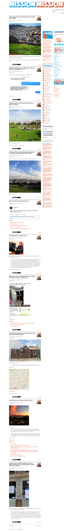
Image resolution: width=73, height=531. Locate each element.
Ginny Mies (46, 99)
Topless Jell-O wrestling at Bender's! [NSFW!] (47, 48)
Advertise (55, 91)
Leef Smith (45, 173)
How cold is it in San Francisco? (19, 201)
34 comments (39, 522)
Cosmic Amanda (47, 109)
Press (55, 87)
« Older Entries (11, 525)
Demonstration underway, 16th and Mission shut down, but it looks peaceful (47, 56)
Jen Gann (45, 123)
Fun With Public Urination (47, 41)
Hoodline (12, 194)
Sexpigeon (56, 75)
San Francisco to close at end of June (17, 324)
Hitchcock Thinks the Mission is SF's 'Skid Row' (47, 45)
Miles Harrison (46, 118)
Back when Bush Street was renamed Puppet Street (47, 162)
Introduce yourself (57, 88)
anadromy (44, 147)
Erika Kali (45, 85)
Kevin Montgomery (47, 75)
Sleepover (21, 529)
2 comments (39, 64)
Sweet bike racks (48, 166)
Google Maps (14, 393)
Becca (45, 104)
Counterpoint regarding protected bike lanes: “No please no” (47, 193)
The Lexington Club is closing (16, 454)
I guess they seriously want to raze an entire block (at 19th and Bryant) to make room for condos (22, 464)
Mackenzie (12, 319)
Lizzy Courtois (46, 98)
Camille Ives (46, 93)
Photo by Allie (11, 440)
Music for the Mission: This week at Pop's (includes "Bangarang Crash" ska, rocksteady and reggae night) (47, 51)
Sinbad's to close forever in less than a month (19, 449)
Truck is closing (13, 443)
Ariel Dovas (46, 73)
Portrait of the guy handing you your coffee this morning (21, 228)
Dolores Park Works (57, 70)
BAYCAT (55, 57)
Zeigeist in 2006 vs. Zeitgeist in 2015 (17, 222)
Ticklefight (12, 391)
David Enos (56, 67)
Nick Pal (45, 83)
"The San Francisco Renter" (15, 326)
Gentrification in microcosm (17, 235)
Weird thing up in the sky (47, 196)
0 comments (39, 232)
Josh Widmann (46, 96)
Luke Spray (46, 107)
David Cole (46, 117)
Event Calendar (56, 95)
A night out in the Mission (47, 159)
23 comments (39, 397)
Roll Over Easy (56, 74)
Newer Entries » (38, 525)
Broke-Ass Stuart (57, 61)
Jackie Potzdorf (46, 121)
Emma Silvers (46, 110)
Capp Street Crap (57, 64)
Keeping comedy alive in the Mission (48, 189)
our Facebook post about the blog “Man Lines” (26, 508)
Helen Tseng (46, 76)
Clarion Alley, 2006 (14, 224)
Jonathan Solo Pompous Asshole (47, 60)
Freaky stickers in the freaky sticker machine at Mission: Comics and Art (48, 175)
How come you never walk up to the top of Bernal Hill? (22, 17)
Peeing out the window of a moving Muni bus (47, 43)
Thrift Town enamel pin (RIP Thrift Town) (48, 207)
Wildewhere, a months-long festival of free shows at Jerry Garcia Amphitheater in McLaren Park (47, 153)
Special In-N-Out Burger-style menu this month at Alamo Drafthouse (47, 156)
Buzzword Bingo (57, 93)
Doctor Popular (56, 68)
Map (10, 393)
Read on (10, 269)
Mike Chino (46, 90)
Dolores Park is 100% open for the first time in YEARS (21, 103)
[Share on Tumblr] (14, 64)
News (13, 21)
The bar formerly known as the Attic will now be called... (20, 445)
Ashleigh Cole (46, 120)
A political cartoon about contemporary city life (19, 225)
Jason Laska (46, 112)
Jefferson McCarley (47, 102)
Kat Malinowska (46, 78)
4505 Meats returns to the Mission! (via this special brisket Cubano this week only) (47, 144)
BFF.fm (55, 60)
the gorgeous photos (15, 74)
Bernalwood (56, 59)
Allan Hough (20, 20)
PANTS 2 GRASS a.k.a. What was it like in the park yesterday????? (22, 68)
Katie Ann (45, 88)
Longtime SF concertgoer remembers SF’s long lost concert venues (47, 148)
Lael (44, 91)
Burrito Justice (46, 82)
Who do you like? (48, 191)
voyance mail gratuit (46, 188)
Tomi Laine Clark (47, 101)
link (10, 317)
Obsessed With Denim (47, 40)
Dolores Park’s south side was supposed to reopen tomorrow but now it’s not (22, 152)
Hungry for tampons (46, 54)
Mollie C (45, 115)
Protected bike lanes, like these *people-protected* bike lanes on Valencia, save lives (47, 199)
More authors (56, 90)
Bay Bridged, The (57, 56)
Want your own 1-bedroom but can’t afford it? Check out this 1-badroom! (22, 277)
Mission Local (56, 72)
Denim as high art (46, 58)
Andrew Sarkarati (47, 70)
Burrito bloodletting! (48, 202)
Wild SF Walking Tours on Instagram (16, 145)
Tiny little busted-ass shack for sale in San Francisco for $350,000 (22, 323)
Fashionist (56, 71)
